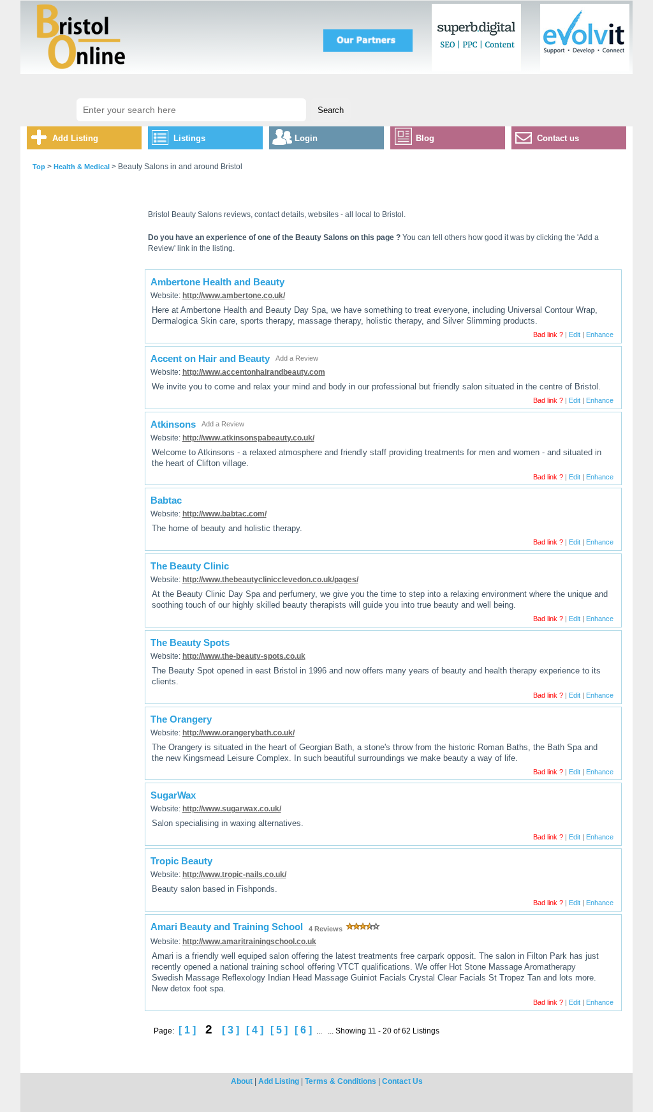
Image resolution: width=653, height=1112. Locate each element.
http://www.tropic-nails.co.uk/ (234, 874)
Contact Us (402, 1081)
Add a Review (296, 358)
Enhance (599, 334)
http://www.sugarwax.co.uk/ (231, 808)
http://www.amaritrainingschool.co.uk (249, 941)
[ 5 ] (279, 1030)
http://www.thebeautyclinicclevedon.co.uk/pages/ (270, 579)
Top (39, 166)
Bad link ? (548, 334)
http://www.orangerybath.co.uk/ (238, 732)
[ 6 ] (303, 1030)
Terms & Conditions (340, 1081)
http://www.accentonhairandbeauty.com (253, 372)
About (242, 1081)
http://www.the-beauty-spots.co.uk (243, 656)
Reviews (326, 929)
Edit (574, 334)
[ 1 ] (187, 1030)
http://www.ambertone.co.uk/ (233, 295)
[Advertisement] (82, 397)
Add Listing (75, 138)
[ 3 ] (230, 1030)
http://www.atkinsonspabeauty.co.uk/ (248, 437)
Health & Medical (82, 166)
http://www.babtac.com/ (224, 513)
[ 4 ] (255, 1030)
